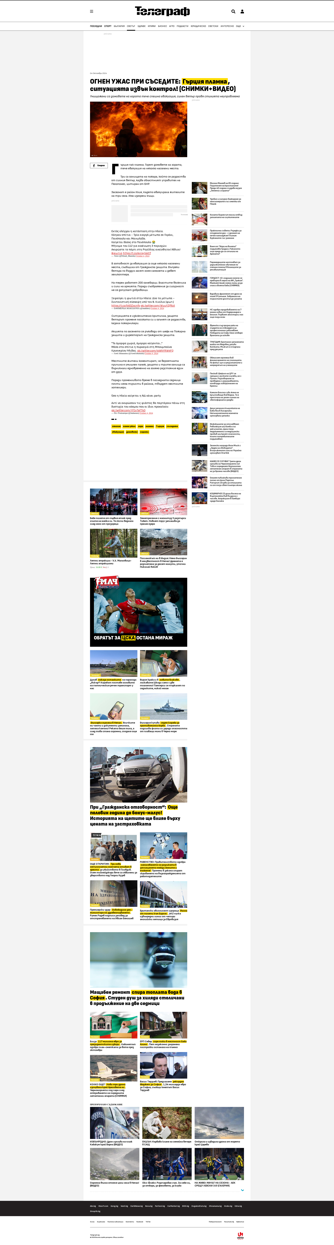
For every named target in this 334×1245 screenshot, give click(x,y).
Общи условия (118, 1237)
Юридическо (198, 26)
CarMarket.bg (173, 1206)
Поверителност (215, 1222)
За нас (92, 1222)
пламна (150, 426)
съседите (172, 426)
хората (144, 432)
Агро (171, 26)
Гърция (160, 426)
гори (140, 426)
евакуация (118, 432)
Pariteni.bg (160, 1206)
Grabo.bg (228, 1206)
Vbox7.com (103, 1206)
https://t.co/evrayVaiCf (137, 253)
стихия (116, 426)
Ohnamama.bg (215, 1206)
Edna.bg (238, 1206)
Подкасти (182, 26)
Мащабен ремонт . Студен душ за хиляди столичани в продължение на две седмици (137, 998)
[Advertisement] (138, 458)
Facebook (139, 1222)
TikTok (148, 1222)
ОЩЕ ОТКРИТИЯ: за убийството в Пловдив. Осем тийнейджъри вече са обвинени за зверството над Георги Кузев (113, 870)
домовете (132, 432)
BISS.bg (185, 1206)
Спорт (107, 26)
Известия (240, 1222)
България (119, 26)
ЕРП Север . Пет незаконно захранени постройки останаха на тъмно (163, 1044)
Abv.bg (93, 1206)
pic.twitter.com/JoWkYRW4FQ (155, 350)
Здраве (142, 26)
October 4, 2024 (142, 256)
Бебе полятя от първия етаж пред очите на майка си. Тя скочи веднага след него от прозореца (111, 521)
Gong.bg (114, 1206)
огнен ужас (129, 426)
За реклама (101, 1222)
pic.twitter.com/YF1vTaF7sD (128, 410)
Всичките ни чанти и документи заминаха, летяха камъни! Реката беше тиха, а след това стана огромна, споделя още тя (113, 728)
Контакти (130, 1222)
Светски (213, 26)
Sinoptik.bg (95, 1211)
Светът (131, 26)
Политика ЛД (229, 1222)
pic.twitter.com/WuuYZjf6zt (158, 305)
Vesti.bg (124, 1206)
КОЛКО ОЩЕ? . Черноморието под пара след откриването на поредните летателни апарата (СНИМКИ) (108, 1090)
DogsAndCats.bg (199, 1206)
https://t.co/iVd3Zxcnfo (125, 305)
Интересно (227, 26)
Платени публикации (115, 1222)
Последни (96, 26)
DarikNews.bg (136, 1206)
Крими (152, 26)
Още (238, 26)
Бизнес (162, 26)
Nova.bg (149, 1206)
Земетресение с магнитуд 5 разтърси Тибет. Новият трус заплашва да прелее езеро (163, 521)
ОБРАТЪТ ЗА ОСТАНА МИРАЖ (133, 637)
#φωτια (116, 253)
